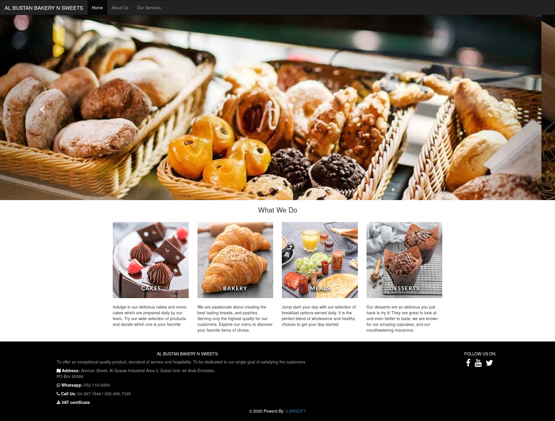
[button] (41, 107)
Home (97, 7)
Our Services (149, 7)
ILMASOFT (296, 411)
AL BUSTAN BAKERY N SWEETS (44, 7)
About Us (120, 7)
